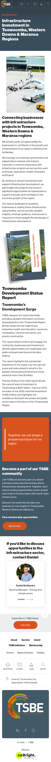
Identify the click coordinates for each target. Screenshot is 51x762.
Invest (37, 639)
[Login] (41, 4)
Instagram (33, 730)
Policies (40, 652)
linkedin (17, 730)
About (14, 639)
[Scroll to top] (45, 614)
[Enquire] (34, 4)
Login (31, 669)
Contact (21, 599)
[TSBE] (6, 4)
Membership (15, 526)
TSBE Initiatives (16, 645)
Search (43, 669)
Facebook (25, 730)
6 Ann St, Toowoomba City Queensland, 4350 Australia (25, 681)
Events (10, 652)
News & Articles (25, 652)
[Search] (28, 4)
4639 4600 (8, 669)
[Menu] (47, 4)
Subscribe (25, 625)
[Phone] (21, 4)
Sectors (25, 639)
